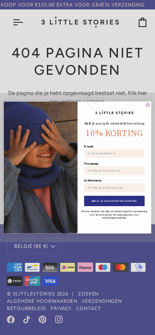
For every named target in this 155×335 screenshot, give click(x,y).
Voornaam (91, 163)
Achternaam (92, 181)
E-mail (88, 146)
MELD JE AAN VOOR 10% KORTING (114, 201)
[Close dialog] (148, 105)
